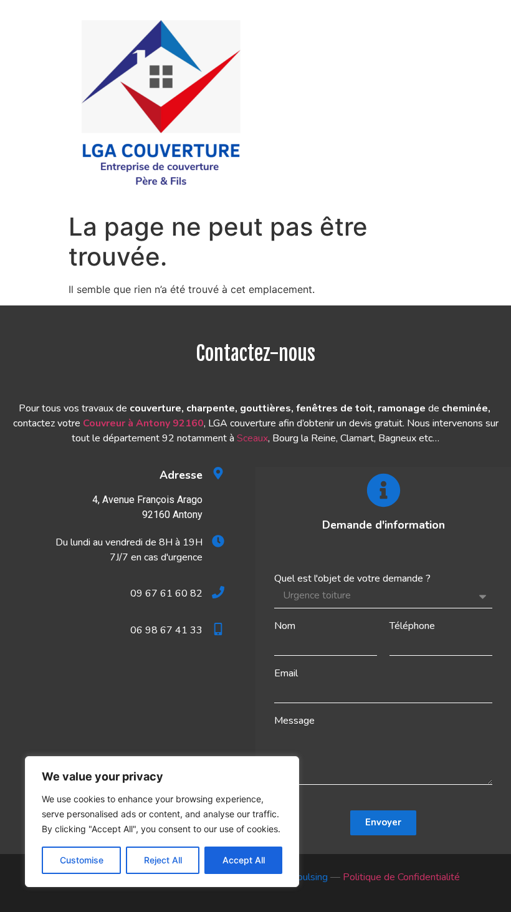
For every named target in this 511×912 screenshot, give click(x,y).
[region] (162, 821)
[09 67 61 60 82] (218, 592)
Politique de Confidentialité (401, 877)
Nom (284, 626)
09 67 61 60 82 (166, 593)
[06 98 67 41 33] (218, 629)
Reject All (163, 860)
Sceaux (252, 438)
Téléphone (412, 626)
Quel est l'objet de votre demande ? (352, 578)
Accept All (243, 860)
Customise (81, 860)
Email (286, 673)
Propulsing (305, 877)
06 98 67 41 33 (166, 630)
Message (294, 721)
